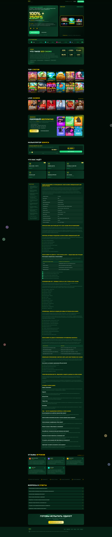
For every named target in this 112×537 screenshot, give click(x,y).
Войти (75, 1)
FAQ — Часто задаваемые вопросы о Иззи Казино (33, 218)
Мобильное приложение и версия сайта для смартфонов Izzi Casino (33, 210)
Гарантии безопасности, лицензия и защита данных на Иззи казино (34, 214)
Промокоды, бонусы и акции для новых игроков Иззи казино (34, 204)
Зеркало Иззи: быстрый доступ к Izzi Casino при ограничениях (33, 191)
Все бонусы (44, 32)
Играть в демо (34, 130)
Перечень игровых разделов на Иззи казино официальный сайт (34, 194)
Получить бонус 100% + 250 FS (56, 522)
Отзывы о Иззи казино (33, 216)
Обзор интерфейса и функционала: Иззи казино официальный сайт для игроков (34, 187)
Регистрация (80, 1)
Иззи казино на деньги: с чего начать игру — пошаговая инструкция (33, 197)
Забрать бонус (34, 32)
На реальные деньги (45, 130)
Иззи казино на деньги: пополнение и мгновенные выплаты (34, 207)
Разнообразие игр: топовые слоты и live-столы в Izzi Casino (34, 200)
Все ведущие (80, 98)
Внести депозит (71, 151)
